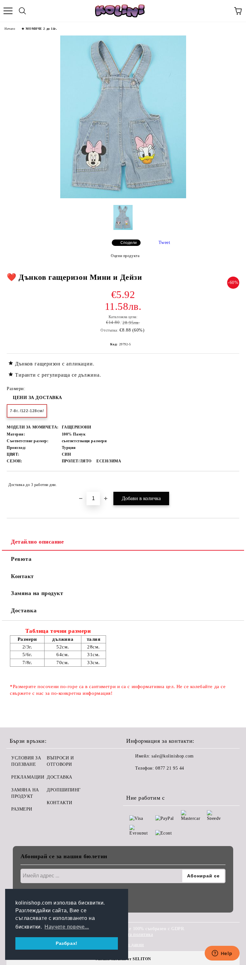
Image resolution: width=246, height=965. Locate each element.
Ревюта (21, 559)
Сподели (128, 242)
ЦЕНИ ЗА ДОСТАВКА (37, 397)
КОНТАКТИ (59, 802)
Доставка (24, 610)
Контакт (22, 576)
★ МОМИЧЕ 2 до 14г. (39, 28)
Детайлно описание (37, 541)
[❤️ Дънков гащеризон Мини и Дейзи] (123, 196)
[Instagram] (149, 781)
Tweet (164, 242)
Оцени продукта (125, 256)
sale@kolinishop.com (173, 756)
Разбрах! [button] (66, 943)
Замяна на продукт (37, 593)
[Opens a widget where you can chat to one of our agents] (222, 954)
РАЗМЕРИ (21, 809)
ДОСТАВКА (59, 777)
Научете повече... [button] (67, 927)
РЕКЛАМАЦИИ (28, 777)
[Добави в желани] (230, 482)
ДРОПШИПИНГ (64, 790)
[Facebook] (134, 781)
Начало (9, 28)
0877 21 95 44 (169, 768)
